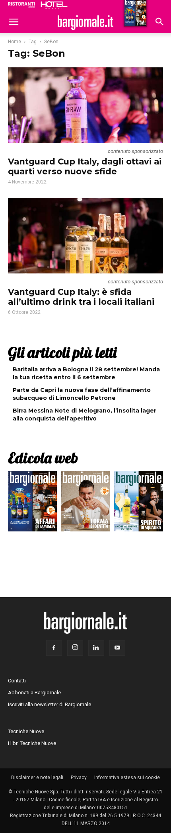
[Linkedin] (96, 648)
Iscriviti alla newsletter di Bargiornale (49, 704)
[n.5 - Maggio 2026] (138, 503)
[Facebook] (54, 648)
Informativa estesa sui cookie (127, 777)
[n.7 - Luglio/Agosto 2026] (32, 503)
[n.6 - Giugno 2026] (85, 503)
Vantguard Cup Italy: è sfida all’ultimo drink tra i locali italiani (81, 297)
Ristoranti (21, 5)
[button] (160, 22)
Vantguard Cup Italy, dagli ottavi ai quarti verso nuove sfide (84, 166)
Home (14, 41)
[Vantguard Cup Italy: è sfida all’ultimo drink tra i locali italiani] (85, 235)
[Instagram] (75, 648)
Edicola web (43, 458)
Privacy (79, 777)
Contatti (17, 681)
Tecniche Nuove (26, 731)
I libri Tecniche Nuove (32, 743)
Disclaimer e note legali (37, 777)
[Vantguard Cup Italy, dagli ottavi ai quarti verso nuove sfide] (85, 105)
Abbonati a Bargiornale (34, 692)
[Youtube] (117, 648)
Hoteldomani (54, 5)
